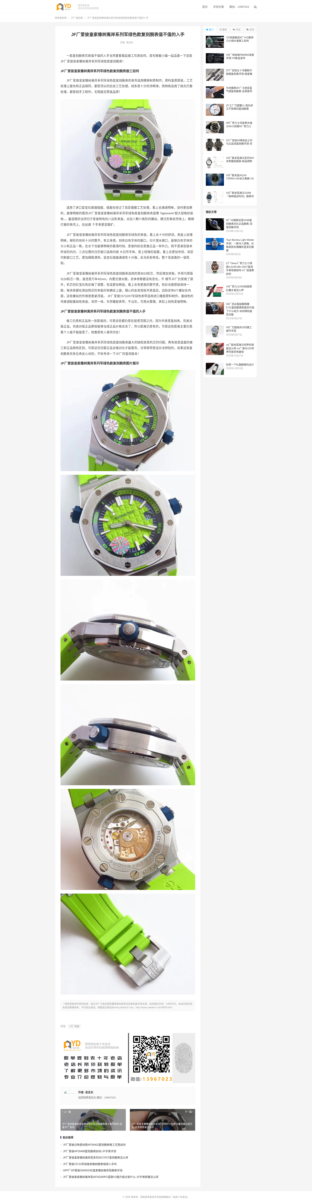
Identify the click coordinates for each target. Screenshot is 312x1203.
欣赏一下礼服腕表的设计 (240, 364)
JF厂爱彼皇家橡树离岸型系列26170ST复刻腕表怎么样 (95, 1157)
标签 (251, 29)
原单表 (134, 1197)
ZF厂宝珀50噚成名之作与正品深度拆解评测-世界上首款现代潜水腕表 (239, 143)
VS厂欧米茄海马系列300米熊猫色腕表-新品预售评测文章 (240, 161)
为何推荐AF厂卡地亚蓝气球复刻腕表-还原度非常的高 (239, 91)
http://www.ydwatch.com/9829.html (154, 1007)
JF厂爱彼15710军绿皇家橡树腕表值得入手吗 (90, 1164)
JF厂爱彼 (74, 1026)
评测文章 (218, 6)
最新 (224, 29)
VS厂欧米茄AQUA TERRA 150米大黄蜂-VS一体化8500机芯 (240, 178)
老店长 (129, 42)
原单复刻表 (61, 17)
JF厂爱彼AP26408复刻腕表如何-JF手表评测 (89, 1151)
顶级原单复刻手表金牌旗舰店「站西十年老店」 (164, 1197)
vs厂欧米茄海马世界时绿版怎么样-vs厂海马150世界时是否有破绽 (240, 348)
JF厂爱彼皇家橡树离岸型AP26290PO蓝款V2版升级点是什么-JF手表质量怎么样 (111, 1176)
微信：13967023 (239, 6)
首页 (205, 6)
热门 (211, 29)
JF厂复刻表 (77, 17)
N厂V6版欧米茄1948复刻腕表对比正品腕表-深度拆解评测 (239, 224)
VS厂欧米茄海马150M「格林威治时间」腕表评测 (240, 196)
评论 (237, 29)
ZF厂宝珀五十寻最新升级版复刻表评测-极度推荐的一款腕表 (239, 73)
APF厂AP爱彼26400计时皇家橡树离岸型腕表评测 (92, 1170)
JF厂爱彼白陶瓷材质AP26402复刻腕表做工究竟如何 (94, 1144)
